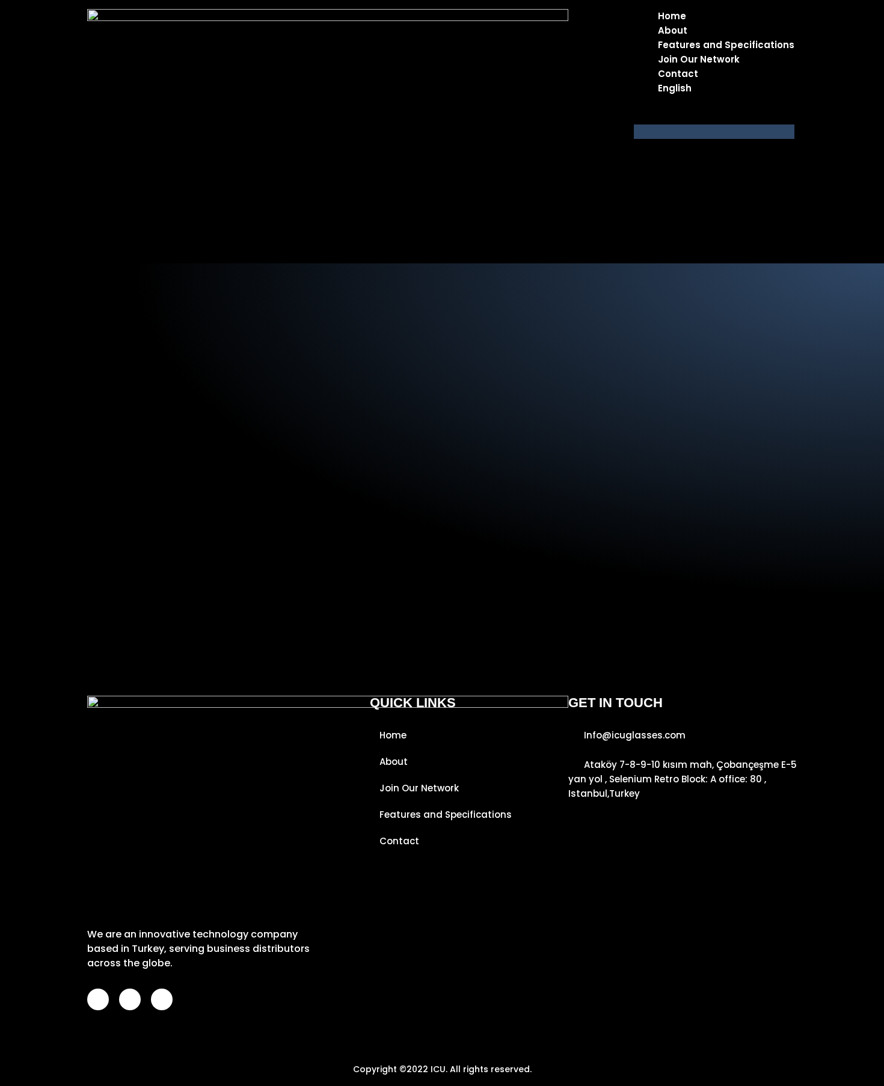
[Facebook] (98, 999)
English (675, 88)
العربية (695, 117)
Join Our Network (699, 59)
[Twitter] (162, 999)
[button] (714, 131)
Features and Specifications (726, 44)
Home (672, 16)
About (672, 30)
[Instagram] (130, 999)
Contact (678, 73)
